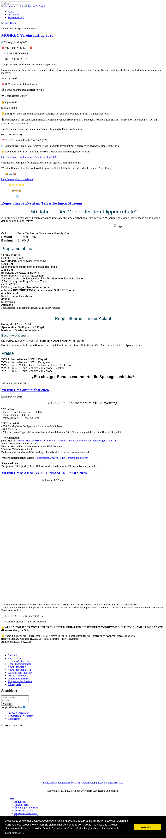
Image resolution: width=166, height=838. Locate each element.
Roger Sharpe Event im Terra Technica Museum (41, 203)
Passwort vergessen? (18, 712)
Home (11, 11)
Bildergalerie (14, 684)
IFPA (120, 782)
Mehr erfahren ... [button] (14, 833)
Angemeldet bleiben (11, 707)
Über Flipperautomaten (19, 664)
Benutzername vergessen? (21, 715)
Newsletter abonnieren (19, 669)
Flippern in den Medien (20, 681)
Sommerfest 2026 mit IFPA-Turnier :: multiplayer (62, 457)
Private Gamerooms (18, 675)
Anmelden (7, 704)
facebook (101, 782)
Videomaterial (15, 658)
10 (78, 648)
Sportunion (112, 782)
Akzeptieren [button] (147, 827)
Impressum (48, 782)
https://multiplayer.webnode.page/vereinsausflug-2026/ (29, 157)
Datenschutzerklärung (85, 782)
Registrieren (14, 718)
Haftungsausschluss (64, 782)
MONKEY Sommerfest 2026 (25, 390)
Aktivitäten (13, 655)
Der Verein (13, 14)
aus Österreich (21, 661)
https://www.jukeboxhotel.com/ (17, 179)
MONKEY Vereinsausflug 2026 (27, 35)
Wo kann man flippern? (20, 672)
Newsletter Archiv (17, 666)
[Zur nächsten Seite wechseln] (85, 647)
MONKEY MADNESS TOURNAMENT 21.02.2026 (44, 473)
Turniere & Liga (16, 17)
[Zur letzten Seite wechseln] (91, 647)
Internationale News (18, 678)
